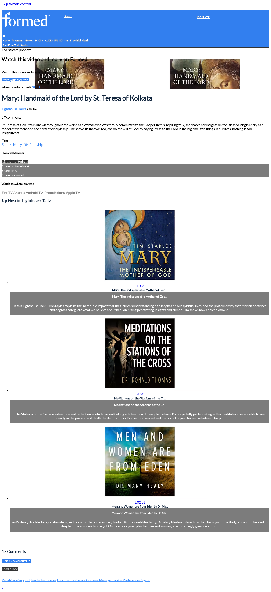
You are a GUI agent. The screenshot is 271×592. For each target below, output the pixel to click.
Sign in (85, 40)
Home (6, 40)
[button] (4, 36)
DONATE (203, 17)
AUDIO (49, 40)
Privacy (80, 580)
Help (61, 580)
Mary (17, 144)
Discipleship (33, 144)
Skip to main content (16, 4)
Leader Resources (43, 580)
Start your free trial (15, 80)
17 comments (11, 117)
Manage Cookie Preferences (120, 580)
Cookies (92, 580)
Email (24, 162)
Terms (70, 580)
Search (68, 16)
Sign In (24, 45)
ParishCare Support (16, 580)
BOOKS (39, 40)
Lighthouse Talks (14, 109)
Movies (29, 40)
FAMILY (58, 40)
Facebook (9, 162)
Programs (17, 40)
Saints (7, 144)
